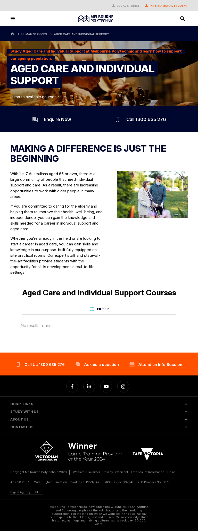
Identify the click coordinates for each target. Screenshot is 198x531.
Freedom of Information (147, 472)
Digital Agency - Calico (26, 492)
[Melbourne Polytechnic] (95, 18)
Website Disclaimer (86, 472)
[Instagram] (123, 386)
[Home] (12, 33)
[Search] (182, 18)
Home (171, 472)
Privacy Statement (115, 472)
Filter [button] (103, 309)
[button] (99, 404)
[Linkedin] (89, 386)
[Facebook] (72, 386)
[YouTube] (106, 386)
